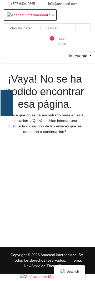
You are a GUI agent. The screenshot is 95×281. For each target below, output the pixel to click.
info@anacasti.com (62, 4)
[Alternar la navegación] (7, 57)
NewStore (32, 266)
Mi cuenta (78, 56)
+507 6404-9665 (22, 4)
